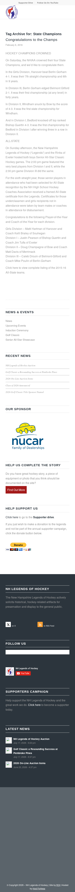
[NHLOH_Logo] (31, 12)
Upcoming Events (16, 325)
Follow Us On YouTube (47, 2)
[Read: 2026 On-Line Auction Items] (9, 764)
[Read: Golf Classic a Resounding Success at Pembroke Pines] (9, 750)
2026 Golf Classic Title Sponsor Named (25, 392)
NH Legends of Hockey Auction (20, 365)
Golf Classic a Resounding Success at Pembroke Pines (31, 372)
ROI (58, 884)
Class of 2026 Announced (18, 385)
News (9, 321)
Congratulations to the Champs (31, 40)
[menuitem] (26, 3)
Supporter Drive (25, 2)
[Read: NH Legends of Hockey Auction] (9, 740)
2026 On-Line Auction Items (19, 378)
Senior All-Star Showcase (20, 339)
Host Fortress (39, 888)
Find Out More (16, 490)
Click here (12, 517)
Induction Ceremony (17, 330)
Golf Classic (13, 335)
